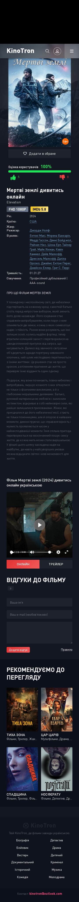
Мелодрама (57, 877)
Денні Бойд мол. (60, 240)
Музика (57, 869)
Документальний (22, 862)
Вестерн (22, 855)
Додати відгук (18, 650)
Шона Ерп (54, 245)
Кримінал (56, 862)
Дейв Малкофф (51, 254)
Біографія (22, 840)
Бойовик (22, 847)
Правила (66, 649)
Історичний (22, 869)
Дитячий (57, 855)
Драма (56, 847)
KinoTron (20, 50)
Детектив (56, 840)
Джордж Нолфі (40, 230)
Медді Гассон (39, 240)
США (33, 221)
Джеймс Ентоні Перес (56, 263)
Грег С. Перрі (60, 268)
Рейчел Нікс (38, 245)
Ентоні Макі (37, 235)
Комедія (22, 877)
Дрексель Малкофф (43, 258)
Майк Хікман (45, 249)
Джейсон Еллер (40, 268)
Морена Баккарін (58, 235)
